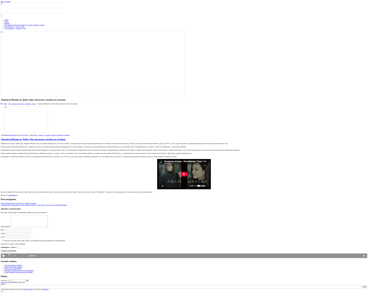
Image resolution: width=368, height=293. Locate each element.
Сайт (2, 237)
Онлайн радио (5, 282)
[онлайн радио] (32, 256)
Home (6, 20)
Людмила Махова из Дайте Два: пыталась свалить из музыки (33, 139)
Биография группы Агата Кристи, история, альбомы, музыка (25, 25)
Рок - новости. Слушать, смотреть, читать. (22, 104)
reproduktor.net (12, 195)
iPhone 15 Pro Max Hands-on (14, 267)
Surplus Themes (28, 289)
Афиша (7, 23)
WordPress (45, 289)
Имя (3, 230)
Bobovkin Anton (10, 135)
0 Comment (65, 135)
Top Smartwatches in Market (13, 265)
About (6, 21)
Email (3, 233)
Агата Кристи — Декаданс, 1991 (15, 28)
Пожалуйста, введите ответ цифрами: (13, 244)
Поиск (3, 284)
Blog (5, 104)
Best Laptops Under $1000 (13, 269)
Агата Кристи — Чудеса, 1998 (14, 27)
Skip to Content (5, 1)
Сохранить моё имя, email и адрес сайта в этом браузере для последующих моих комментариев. (34, 240)
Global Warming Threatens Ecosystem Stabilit (18, 272)
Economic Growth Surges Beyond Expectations (19, 270)
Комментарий (6, 226)
